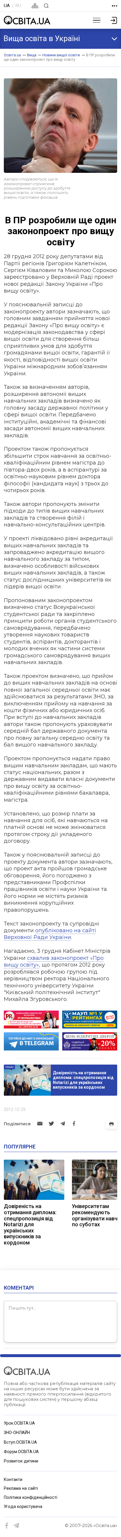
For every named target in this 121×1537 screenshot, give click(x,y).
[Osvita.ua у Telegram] (17, 1526)
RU (18, 5)
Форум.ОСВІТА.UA (21, 1451)
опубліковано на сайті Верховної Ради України (50, 933)
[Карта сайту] (35, 5)
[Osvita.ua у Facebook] (7, 1526)
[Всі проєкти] (114, 6)
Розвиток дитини (21, 1461)
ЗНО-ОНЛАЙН (17, 1432)
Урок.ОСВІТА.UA (19, 1423)
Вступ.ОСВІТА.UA (20, 1442)
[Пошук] (46, 5)
